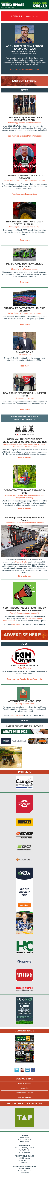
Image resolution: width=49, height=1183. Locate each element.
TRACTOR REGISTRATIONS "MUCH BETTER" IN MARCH (24, 223)
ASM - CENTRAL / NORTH (24, 665)
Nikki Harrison (17, 625)
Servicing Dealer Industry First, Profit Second (24, 518)
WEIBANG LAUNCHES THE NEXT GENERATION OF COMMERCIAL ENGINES (24, 440)
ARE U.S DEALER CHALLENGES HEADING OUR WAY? (24, 47)
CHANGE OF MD (24, 352)
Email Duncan (24, 1152)
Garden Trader (21, 562)
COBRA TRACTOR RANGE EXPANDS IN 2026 (24, 491)
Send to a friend (24, 1083)
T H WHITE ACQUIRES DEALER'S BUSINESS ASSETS (24, 118)
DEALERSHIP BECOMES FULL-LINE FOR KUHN (24, 394)
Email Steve (24, 1142)
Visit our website (24, 1097)
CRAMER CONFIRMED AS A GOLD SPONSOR (24, 177)
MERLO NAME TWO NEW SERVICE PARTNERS (24, 265)
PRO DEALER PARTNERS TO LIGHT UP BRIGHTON (24, 309)
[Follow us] (16, 1071)
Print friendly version (24, 1093)
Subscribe (24, 1088)
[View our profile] (27, 1071)
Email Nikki (24, 1162)
